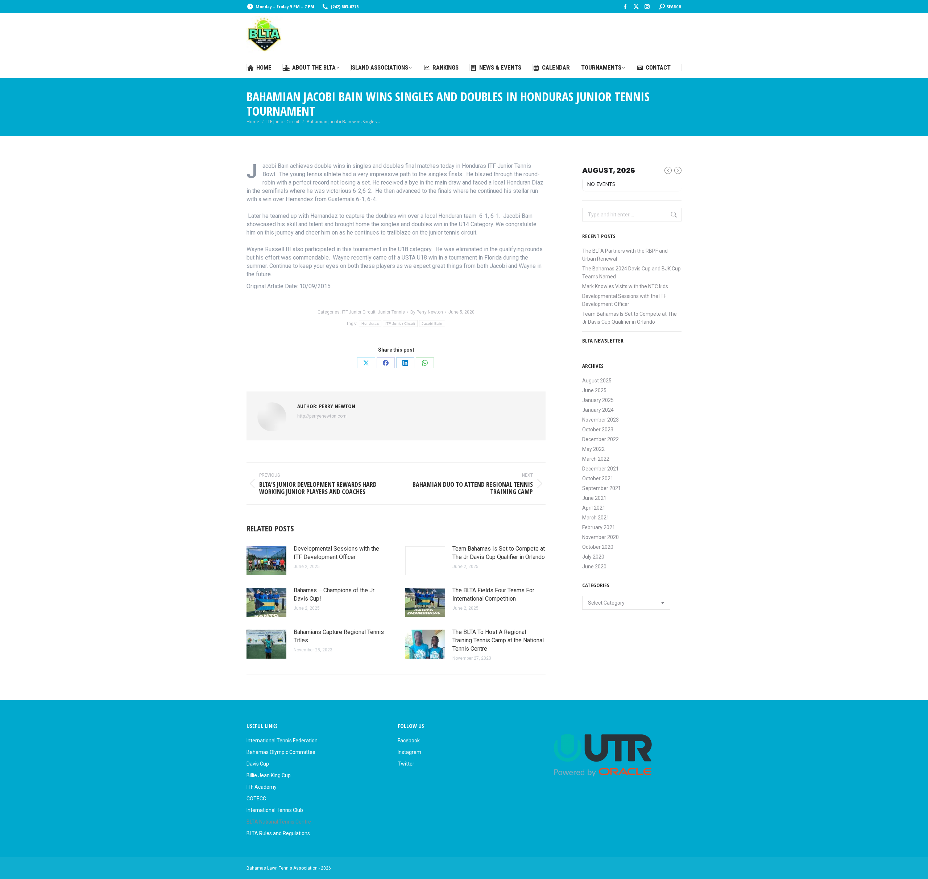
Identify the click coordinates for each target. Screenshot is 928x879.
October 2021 (597, 478)
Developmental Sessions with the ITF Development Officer (336, 552)
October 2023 (597, 429)
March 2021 (595, 518)
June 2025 (594, 390)
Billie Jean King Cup (268, 775)
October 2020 (597, 547)
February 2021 (598, 527)
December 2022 (600, 439)
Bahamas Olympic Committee (280, 752)
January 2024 (598, 410)
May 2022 (593, 449)
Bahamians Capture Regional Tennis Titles (339, 636)
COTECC (256, 798)
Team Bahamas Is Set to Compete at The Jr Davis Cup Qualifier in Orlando (498, 552)
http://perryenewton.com (322, 416)
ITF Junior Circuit (359, 312)
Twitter (406, 764)
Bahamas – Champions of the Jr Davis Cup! (334, 594)
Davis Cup (257, 764)
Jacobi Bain (432, 324)
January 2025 (598, 400)
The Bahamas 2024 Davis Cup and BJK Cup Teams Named (631, 272)
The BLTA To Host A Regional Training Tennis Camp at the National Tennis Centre (498, 640)
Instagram (409, 752)
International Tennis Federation (282, 740)
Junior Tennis (391, 312)
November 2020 (600, 537)
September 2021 (601, 488)
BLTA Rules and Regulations (278, 833)
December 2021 (600, 469)
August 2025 (597, 380)
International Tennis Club (274, 810)
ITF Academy (261, 787)
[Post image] (266, 560)
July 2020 (593, 557)
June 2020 (594, 566)
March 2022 (595, 459)
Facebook (409, 740)
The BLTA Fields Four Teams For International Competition (493, 594)
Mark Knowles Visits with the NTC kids (625, 286)
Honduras (369, 324)
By (426, 312)
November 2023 (600, 420)
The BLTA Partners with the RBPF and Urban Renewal (625, 255)
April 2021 (593, 508)
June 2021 (594, 498)
